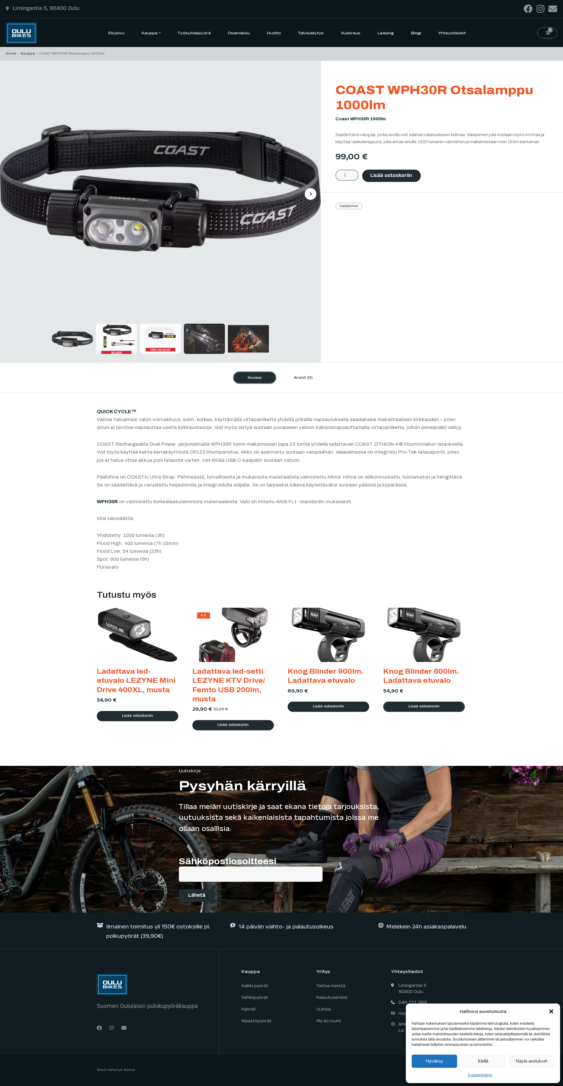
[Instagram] (540, 8)
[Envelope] (552, 8)
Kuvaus (255, 378)
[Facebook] (528, 8)
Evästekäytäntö (480, 1075)
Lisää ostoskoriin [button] (137, 716)
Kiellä (483, 1060)
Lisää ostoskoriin (391, 176)
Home (11, 54)
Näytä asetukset (531, 1060)
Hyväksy (434, 1060)
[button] (551, 1011)
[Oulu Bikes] (21, 33)
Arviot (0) (303, 378)
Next (310, 194)
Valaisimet (348, 206)
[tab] (254, 377)
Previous (10, 194)
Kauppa (28, 54)
